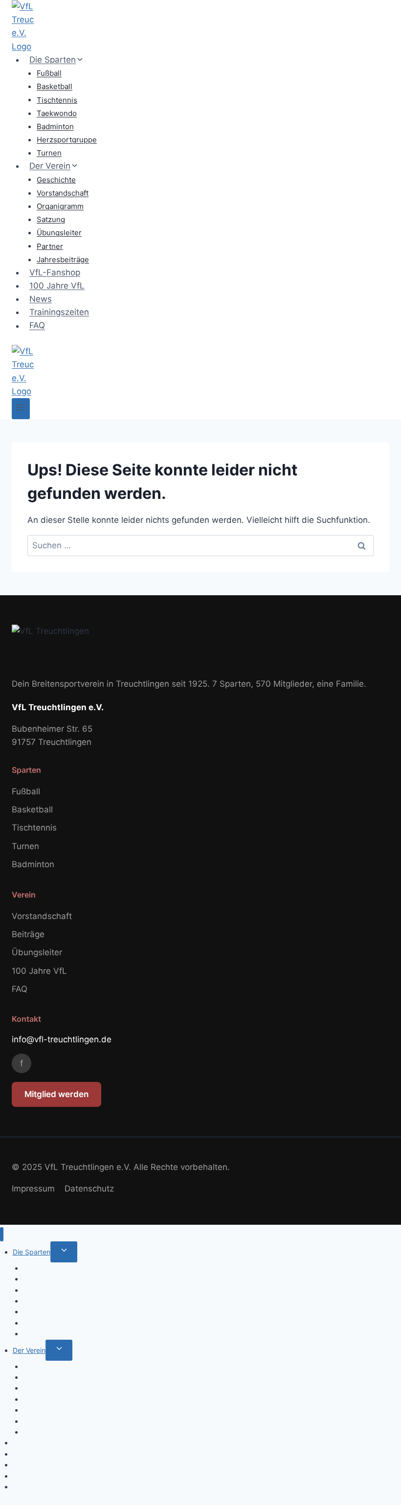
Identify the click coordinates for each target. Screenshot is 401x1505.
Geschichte (56, 179)
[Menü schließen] (1, 1234)
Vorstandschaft (63, 193)
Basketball (54, 86)
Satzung (51, 219)
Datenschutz (89, 1188)
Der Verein (29, 1350)
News (40, 299)
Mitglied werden (56, 1094)
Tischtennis (57, 99)
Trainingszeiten (59, 312)
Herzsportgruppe (67, 139)
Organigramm (60, 206)
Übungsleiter (59, 232)
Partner (50, 245)
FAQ (37, 326)
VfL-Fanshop (54, 272)
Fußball (49, 73)
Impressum (33, 1188)
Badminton (55, 126)
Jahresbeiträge (63, 259)
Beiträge (28, 934)
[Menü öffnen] (21, 408)
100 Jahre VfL (57, 286)
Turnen (49, 152)
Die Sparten (31, 1252)
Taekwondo (57, 113)
